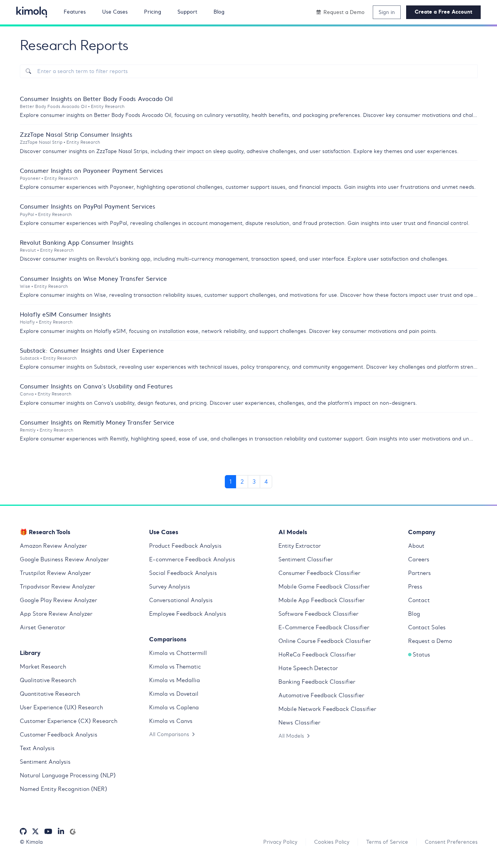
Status (421, 654)
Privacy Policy (280, 842)
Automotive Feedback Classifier (321, 695)
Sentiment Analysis (45, 761)
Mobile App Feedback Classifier (321, 600)
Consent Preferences (451, 842)
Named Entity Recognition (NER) (63, 788)
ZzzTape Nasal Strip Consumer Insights (76, 134)
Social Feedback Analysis (183, 572)
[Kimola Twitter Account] (35, 831)
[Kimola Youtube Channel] (48, 831)
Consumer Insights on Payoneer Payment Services (91, 170)
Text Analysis (37, 748)
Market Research (43, 666)
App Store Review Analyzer (56, 613)
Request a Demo (430, 640)
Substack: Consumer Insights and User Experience (92, 350)
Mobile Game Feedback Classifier (324, 586)
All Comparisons (169, 734)
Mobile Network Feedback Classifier (327, 708)
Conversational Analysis (181, 600)
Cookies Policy (331, 842)
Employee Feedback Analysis (187, 613)
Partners (419, 572)
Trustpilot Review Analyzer (55, 572)
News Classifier (299, 722)
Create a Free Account (443, 12)
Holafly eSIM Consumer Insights (65, 314)
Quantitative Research (50, 693)
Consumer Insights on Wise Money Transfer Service (93, 278)
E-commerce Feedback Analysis (192, 559)
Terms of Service (387, 842)
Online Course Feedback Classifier (324, 640)
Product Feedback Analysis (185, 545)
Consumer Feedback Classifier (319, 572)
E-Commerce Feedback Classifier (323, 627)
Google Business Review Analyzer (64, 559)
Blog (414, 613)
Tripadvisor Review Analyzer (57, 586)
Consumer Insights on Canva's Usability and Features (96, 386)
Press (415, 586)
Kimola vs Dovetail (173, 693)
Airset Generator (42, 627)
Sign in (387, 12)
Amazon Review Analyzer (53, 545)
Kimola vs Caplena (174, 707)
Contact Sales (427, 627)
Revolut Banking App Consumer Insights (77, 242)
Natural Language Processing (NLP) (68, 775)
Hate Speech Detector (308, 668)
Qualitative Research (48, 680)
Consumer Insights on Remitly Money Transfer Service (97, 422)
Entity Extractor (299, 545)
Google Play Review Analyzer (58, 600)
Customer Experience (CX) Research (68, 720)
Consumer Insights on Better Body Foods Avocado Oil (96, 99)
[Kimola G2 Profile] (73, 831)
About (416, 545)
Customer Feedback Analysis (58, 734)
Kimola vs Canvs (171, 720)
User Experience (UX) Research (61, 707)
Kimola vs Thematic (175, 666)
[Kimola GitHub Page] (23, 831)
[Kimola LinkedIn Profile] (61, 831)
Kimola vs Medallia (174, 680)
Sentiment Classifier (305, 559)
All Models (291, 736)
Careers (418, 559)
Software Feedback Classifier (318, 613)
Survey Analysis (169, 586)
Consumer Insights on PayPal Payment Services (87, 206)
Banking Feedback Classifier (316, 681)
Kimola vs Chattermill (178, 653)
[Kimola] (31, 12)
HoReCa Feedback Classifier (317, 654)
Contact (419, 600)
